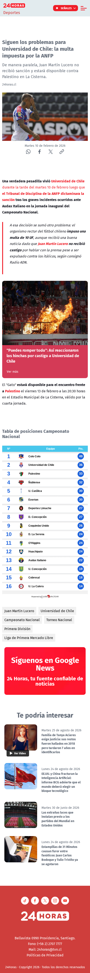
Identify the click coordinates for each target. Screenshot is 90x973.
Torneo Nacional (59, 619)
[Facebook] (39, 151)
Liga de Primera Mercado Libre (28, 637)
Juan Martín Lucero (19, 610)
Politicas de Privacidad (45, 955)
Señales (66, 8)
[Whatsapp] (28, 151)
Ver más (12, 371)
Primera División (17, 628)
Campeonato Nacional (22, 619)
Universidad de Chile (57, 610)
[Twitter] (50, 151)
